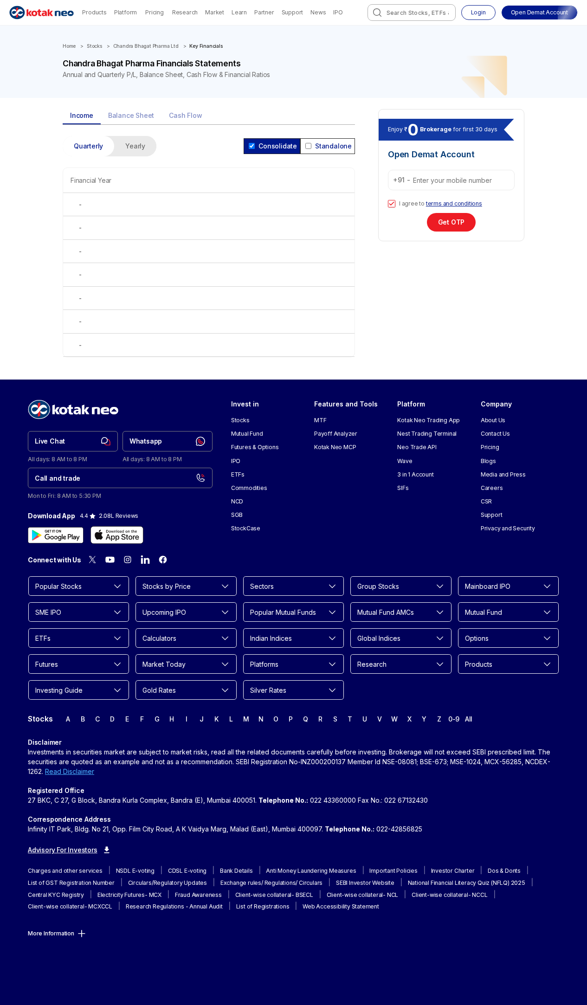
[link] (73, 441)
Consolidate (277, 146)
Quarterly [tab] (88, 146)
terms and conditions (454, 203)
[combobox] (412, 12)
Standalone (333, 146)
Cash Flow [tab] (185, 115)
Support (292, 12)
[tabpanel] (209, 252)
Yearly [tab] (135, 146)
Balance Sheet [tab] (131, 115)
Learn (239, 12)
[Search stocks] (377, 12)
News (318, 12)
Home (69, 46)
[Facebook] (163, 559)
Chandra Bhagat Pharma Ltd (146, 46)
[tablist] (209, 116)
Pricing (154, 12)
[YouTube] (110, 559)
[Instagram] (127, 559)
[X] (92, 559)
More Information (51, 933)
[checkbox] (391, 203)
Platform (125, 12)
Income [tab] (81, 115)
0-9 (453, 719)
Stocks (94, 46)
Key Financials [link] (205, 46)
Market (214, 12)
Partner (264, 12)
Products (94, 12)
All (468, 719)
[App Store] (117, 535)
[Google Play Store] (56, 535)
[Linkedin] (145, 559)
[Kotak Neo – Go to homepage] (41, 12)
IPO (337, 12)
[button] (539, 12)
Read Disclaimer (69, 771)
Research (185, 12)
